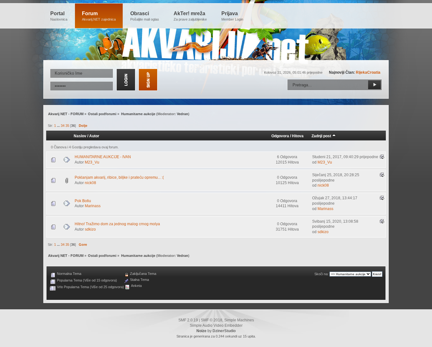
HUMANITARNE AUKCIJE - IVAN (103, 157)
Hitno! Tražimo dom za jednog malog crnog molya (117, 224)
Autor (94, 136)
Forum (99, 16)
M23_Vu (92, 162)
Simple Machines (239, 320)
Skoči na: (321, 274)
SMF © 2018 (211, 320)
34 (63, 125)
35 (67, 125)
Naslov (80, 136)
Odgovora (280, 136)
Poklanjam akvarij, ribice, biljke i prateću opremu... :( (119, 177)
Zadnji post (322, 136)
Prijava (232, 16)
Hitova (298, 136)
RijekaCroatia (368, 72)
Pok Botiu (83, 201)
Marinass (93, 206)
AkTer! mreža (190, 16)
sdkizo (90, 229)
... (59, 125)
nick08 (90, 183)
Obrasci (144, 16)
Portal (58, 16)
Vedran (182, 114)
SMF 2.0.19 (188, 320)
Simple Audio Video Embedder (216, 325)
